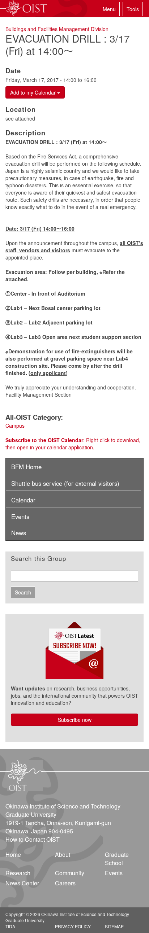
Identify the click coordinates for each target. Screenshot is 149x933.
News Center (22, 883)
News (18, 532)
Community (69, 873)
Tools (133, 9)
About (62, 854)
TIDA (10, 926)
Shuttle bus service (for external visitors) (65, 483)
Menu (109, 9)
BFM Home (26, 466)
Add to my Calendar (33, 92)
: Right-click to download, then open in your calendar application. (72, 443)
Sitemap (114, 926)
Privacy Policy (73, 926)
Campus (15, 425)
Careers (65, 883)
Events (20, 516)
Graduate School (117, 858)
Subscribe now (74, 719)
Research (17, 873)
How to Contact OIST (32, 839)
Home (13, 854)
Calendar (23, 500)
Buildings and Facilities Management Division (56, 28)
